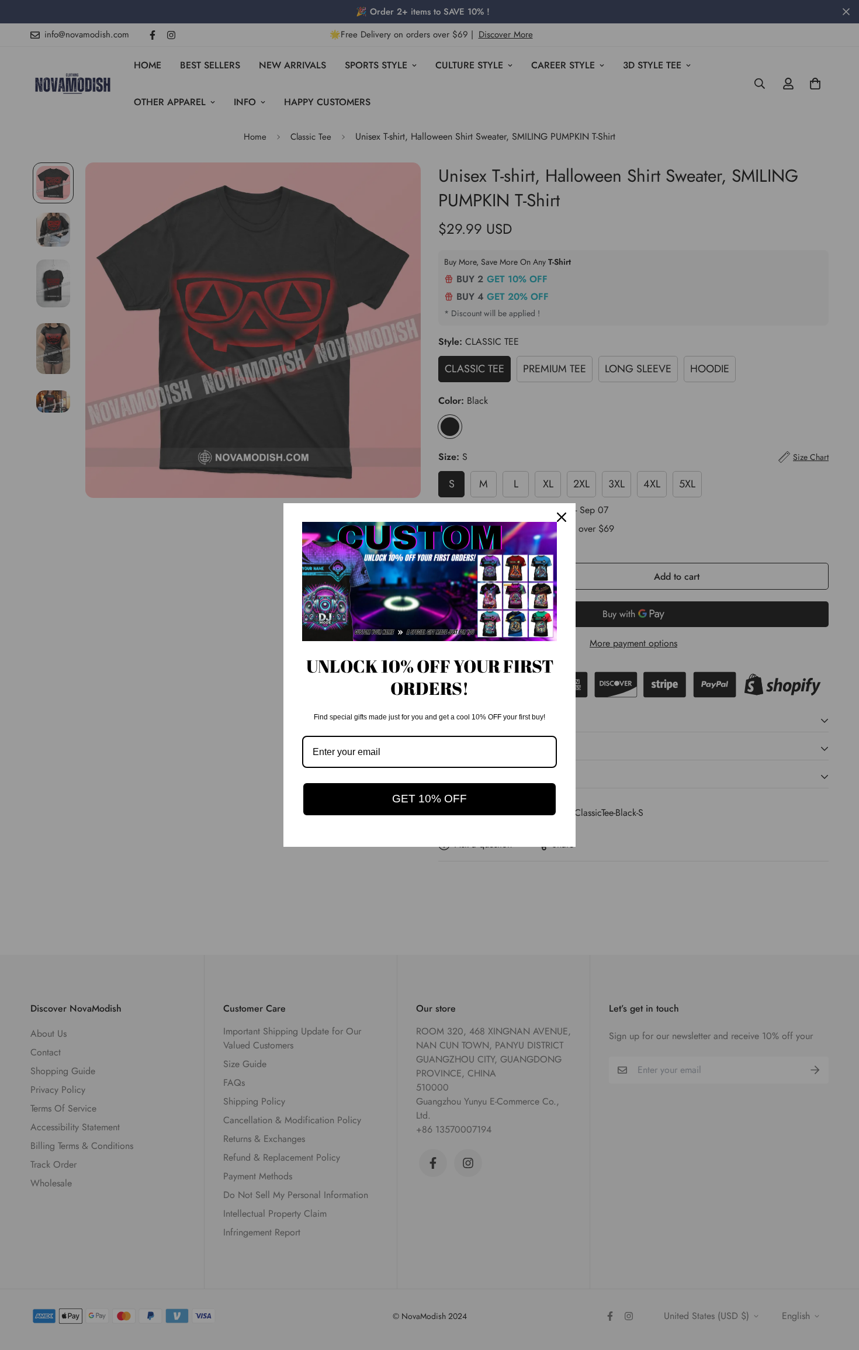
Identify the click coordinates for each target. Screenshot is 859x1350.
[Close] (562, 517)
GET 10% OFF (429, 798)
